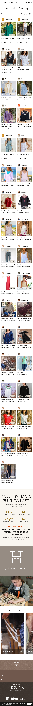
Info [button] (2, 676)
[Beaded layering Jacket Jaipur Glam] (8, 88)
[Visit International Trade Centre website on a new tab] (23, 698)
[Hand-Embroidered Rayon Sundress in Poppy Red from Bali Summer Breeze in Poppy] (8, 283)
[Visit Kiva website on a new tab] (14, 698)
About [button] (3, 680)
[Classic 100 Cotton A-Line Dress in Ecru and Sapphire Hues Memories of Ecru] (8, 363)
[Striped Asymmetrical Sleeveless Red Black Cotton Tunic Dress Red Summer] (24, 309)
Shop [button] (2, 672)
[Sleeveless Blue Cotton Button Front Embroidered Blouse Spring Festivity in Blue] (24, 88)
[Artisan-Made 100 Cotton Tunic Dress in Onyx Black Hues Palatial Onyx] (24, 336)
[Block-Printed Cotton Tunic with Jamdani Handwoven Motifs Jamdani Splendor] (24, 202)
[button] (1, 2)
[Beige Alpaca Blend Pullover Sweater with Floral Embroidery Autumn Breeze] (8, 309)
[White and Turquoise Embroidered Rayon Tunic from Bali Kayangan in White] (8, 175)
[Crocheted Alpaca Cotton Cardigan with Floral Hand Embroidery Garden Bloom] (24, 115)
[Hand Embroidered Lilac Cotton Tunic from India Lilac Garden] (8, 115)
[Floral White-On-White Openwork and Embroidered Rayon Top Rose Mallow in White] (24, 417)
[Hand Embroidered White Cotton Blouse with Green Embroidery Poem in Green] (8, 390)
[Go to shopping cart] (31, 2)
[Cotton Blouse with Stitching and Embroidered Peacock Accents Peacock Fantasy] (24, 390)
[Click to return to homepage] (11, 2)
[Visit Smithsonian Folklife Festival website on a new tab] (7, 698)
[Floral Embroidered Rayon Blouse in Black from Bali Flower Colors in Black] (8, 471)
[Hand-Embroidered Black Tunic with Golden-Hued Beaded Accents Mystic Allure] (24, 444)
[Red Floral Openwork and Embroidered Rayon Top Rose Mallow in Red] (8, 417)
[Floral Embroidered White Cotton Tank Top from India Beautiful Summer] (24, 145)
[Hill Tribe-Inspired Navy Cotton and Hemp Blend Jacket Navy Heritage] (8, 444)
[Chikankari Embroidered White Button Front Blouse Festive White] (24, 59)
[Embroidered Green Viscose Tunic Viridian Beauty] (8, 29)
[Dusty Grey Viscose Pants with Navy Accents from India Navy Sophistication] (24, 29)
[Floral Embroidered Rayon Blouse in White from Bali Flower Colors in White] (24, 256)
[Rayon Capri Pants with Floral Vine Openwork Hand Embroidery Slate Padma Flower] (8, 255)
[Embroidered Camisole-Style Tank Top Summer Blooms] (8, 229)
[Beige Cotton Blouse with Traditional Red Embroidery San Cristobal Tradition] (24, 282)
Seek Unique (18, 568)
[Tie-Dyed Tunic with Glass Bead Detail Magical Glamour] (8, 59)
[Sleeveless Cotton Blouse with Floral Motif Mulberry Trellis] (24, 229)
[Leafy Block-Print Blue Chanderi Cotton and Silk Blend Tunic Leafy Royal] (8, 336)
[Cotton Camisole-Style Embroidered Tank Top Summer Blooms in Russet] (24, 175)
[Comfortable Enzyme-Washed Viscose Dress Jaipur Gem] (8, 145)
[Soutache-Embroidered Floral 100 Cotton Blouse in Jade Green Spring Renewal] (24, 363)
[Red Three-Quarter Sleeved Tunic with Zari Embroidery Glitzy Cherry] (8, 201)
